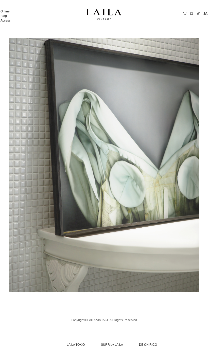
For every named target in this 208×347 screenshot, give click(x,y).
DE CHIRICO (148, 344)
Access (5, 20)
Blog (4, 16)
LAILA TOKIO (76, 344)
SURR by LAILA (112, 344)
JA (205, 14)
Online (5, 11)
